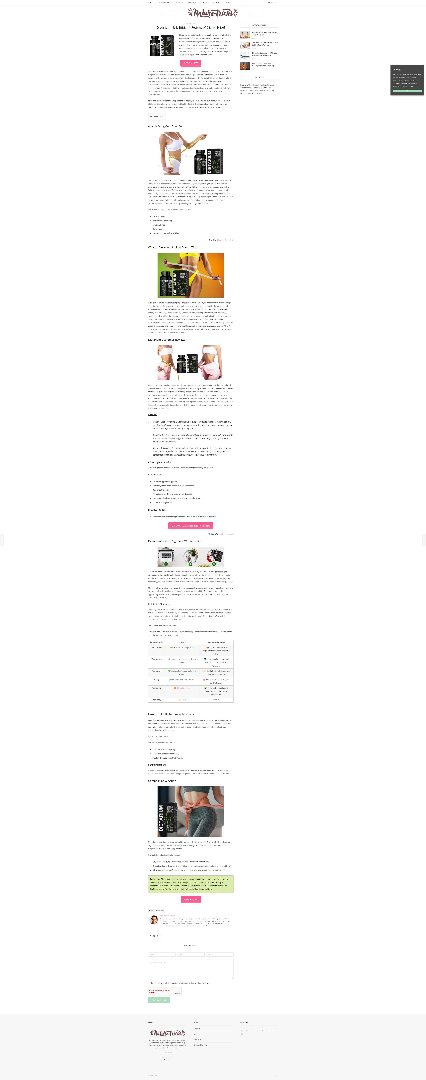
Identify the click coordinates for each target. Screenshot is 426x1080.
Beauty (179, 3)
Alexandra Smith (167, 915)
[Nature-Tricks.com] (213, 12)
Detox (202, 3)
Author (151, 910)
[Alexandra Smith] (153, 923)
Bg (247, 1031)
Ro (274, 1031)
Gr (242, 1034)
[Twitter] (138, 48)
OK (407, 91)
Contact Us (197, 1040)
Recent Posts (160, 910)
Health (191, 3)
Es (268, 1031)
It (252, 1031)
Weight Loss (164, 3)
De (258, 1031)
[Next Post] (424, 540)
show (161, 116)
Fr (263, 1031)
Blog (228, 3)
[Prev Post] (2, 540)
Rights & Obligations (200, 1045)
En (242, 1031)
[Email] (138, 59)
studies (162, 193)
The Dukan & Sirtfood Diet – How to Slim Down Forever (265, 44)
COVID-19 (196, 1029)
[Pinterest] (138, 54)
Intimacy (215, 3)
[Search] (269, 2)
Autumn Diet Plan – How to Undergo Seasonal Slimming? (263, 64)
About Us (196, 1034)
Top (276, 1076)
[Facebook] (138, 42)
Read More (168, 1052)
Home (150, 3)
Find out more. (408, 86)
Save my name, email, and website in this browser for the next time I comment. (180, 983)
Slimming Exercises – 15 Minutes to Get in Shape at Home (264, 54)
